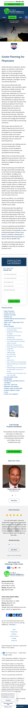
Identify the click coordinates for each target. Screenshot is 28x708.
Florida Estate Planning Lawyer (12, 236)
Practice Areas (7, 308)
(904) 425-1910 (11, 603)
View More (14, 500)
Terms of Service (14, 636)
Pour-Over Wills (11, 354)
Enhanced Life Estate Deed (14, 345)
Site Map (14, 638)
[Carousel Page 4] (19, 544)
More (20, 17)
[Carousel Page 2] (15, 495)
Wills (8, 358)
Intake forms (10, 360)
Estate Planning (9, 326)
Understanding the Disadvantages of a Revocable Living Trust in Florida (16, 369)
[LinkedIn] (14, 615)
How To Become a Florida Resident (16, 362)
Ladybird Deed (11, 352)
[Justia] (17, 615)
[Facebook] (7, 615)
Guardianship (8, 379)
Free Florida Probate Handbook (14, 426)
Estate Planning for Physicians (15, 347)
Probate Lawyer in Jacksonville (13, 388)
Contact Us (12, 17)
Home (4, 17)
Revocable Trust (11, 356)
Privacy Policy (14, 631)
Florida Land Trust (9, 313)
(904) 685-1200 (11, 588)
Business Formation (10, 315)
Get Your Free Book (14, 451)
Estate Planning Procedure (14, 328)
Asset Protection (9, 311)
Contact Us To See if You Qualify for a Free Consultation (14, 262)
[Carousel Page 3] (15, 544)
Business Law (8, 317)
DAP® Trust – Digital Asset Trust (14, 322)
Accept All (8, 700)
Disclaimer (14, 634)
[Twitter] (10, 615)
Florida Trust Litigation (11, 394)
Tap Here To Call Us (14, 4)
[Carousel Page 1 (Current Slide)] (12, 495)
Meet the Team (14, 461)
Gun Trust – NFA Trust (10, 384)
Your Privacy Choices (11, 653)
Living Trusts (10, 350)
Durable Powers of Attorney (15, 339)
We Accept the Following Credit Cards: (14, 563)
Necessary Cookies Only (8, 704)
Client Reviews (14, 510)
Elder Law (7, 324)
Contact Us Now (14, 301)
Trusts (6, 392)
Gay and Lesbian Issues (11, 377)
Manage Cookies (7, 655)
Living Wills (10, 349)
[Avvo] (20, 615)
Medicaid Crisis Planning (11, 386)
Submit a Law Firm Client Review (14, 555)
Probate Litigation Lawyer (12, 390)
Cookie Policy (22, 653)
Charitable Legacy (12, 330)
